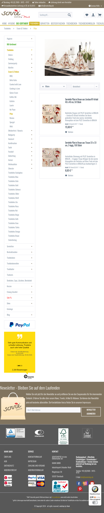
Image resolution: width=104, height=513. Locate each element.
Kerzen (9, 286)
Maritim (10, 67)
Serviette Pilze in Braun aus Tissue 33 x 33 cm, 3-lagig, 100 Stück (80, 144)
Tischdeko (10, 50)
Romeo (12, 118)
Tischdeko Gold (13, 185)
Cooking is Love (15, 88)
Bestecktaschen (12, 252)
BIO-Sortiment (11, 44)
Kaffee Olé (13, 97)
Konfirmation (12, 143)
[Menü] (99, 486)
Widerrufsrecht (10, 470)
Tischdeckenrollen (13, 263)
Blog (8, 314)
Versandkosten (56, 497)
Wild (11, 126)
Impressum (32, 461)
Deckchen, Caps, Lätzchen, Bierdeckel (19, 280)
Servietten (10, 246)
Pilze (11, 113)
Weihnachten (12, 164)
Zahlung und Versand (36, 465)
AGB (5, 461)
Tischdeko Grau (13, 223)
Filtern (47, 86)
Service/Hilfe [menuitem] (95, 5)
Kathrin (12, 101)
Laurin (12, 105)
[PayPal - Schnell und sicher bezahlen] (19, 324)
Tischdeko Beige (13, 214)
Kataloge (10, 309)
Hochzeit (11, 139)
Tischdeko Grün (13, 181)
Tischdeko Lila (13, 202)
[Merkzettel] (86, 15)
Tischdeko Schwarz (14, 189)
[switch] (95, 502)
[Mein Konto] (93, 15)
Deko (8, 303)
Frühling (11, 59)
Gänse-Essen (14, 92)
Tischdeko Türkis (13, 227)
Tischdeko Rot (13, 210)
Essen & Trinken (13, 71)
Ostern (10, 54)
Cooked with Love (15, 84)
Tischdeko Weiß (13, 197)
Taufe (10, 147)
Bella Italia (13, 80)
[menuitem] (55, 13)
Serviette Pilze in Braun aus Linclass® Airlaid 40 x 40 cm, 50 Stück (81, 101)
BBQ (11, 75)
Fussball (11, 151)
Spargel (12, 122)
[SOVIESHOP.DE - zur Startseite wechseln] (15, 14)
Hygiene (9, 38)
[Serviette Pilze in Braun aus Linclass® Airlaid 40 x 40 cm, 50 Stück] (51, 114)
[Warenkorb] (99, 15)
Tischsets (10, 274)
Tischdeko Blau (13, 176)
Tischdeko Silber (13, 193)
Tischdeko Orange (14, 231)
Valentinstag (12, 240)
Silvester (11, 168)
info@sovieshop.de (47, 5)
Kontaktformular (35, 456)
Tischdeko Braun (13, 235)
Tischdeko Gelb (13, 218)
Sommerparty (12, 63)
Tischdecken (11, 257)
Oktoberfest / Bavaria (15, 130)
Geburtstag (12, 155)
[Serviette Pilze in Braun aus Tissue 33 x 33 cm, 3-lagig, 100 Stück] (51, 157)
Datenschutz (9, 465)
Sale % (9, 297)
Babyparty (11, 134)
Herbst (10, 160)
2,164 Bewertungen (19, 370)
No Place (12, 109)
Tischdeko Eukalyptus (15, 172)
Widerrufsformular (35, 470)
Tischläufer (10, 269)
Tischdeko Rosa (13, 206)
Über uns (7, 456)
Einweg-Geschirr (12, 291)
